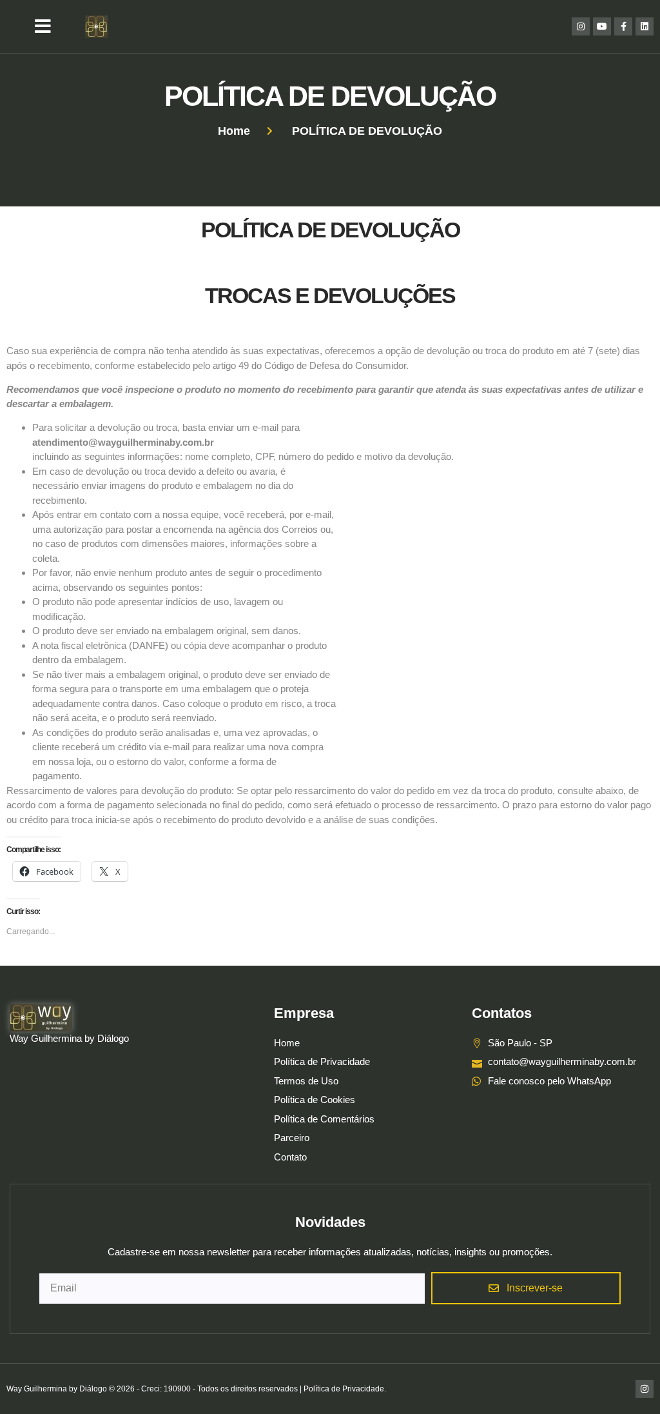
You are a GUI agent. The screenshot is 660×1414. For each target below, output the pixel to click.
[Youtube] (602, 26)
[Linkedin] (645, 26)
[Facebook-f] (623, 26)
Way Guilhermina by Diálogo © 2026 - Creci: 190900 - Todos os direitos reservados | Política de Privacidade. (196, 1388)
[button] (42, 26)
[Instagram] (581, 26)
